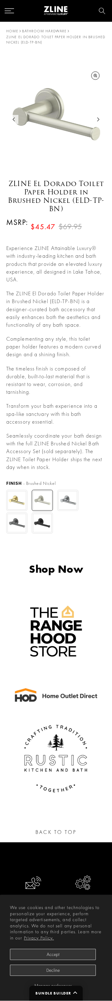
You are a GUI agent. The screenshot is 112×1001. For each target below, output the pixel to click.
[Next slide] (98, 119)
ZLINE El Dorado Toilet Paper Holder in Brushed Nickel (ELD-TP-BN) (55, 39)
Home (12, 31)
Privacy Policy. (39, 938)
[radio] (16, 500)
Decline (53, 970)
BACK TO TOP (56, 832)
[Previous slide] (13, 119)
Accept (53, 954)
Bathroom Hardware (44, 31)
